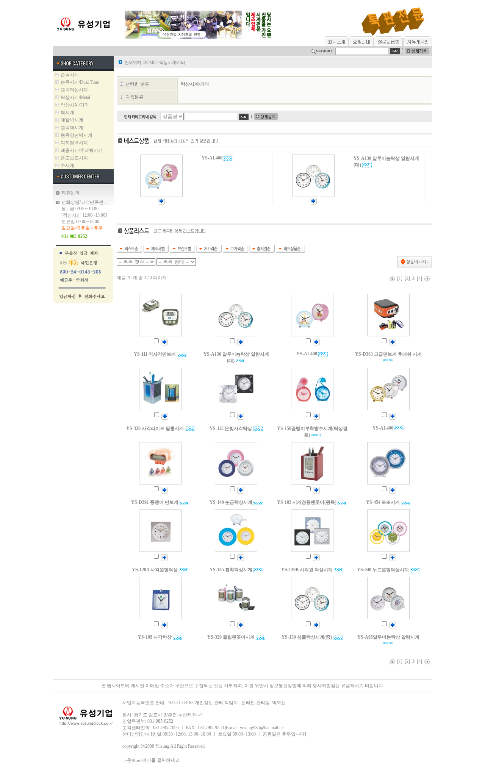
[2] (407, 278)
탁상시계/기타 (195, 84)
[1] (399, 278)
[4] (419, 278)
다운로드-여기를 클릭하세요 (151, 760)
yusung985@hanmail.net (262, 727)
